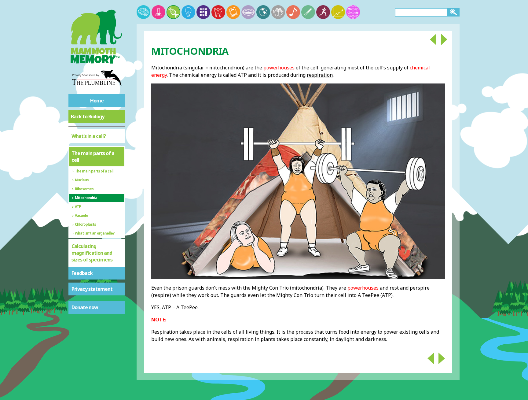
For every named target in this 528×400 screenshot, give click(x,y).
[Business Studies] (338, 12)
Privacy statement (92, 289)
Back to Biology (87, 116)
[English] (233, 12)
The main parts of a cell (93, 156)
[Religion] (278, 12)
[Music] (293, 12)
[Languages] (248, 12)
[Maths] (203, 12)
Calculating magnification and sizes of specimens (92, 253)
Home (97, 100)
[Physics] (188, 12)
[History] (218, 12)
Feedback (82, 273)
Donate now (85, 307)
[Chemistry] (158, 12)
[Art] (308, 12)
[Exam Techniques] (353, 12)
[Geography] (263, 12)
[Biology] (173, 12)
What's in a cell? (89, 136)
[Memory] (143, 12)
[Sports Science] (323, 12)
